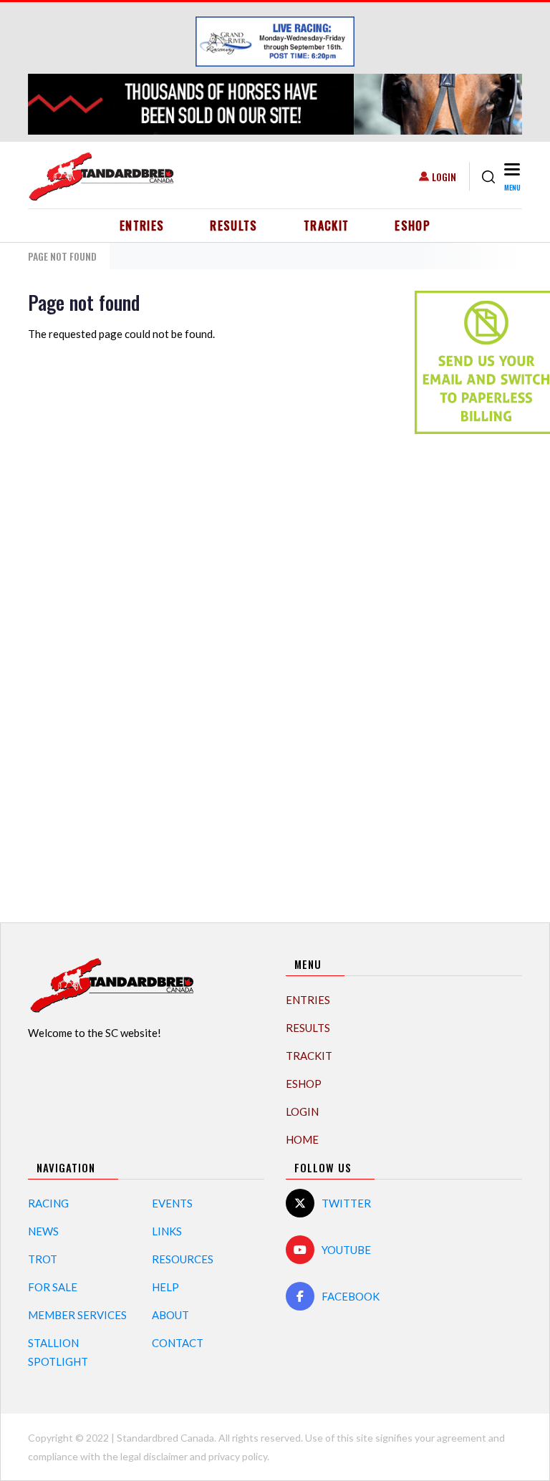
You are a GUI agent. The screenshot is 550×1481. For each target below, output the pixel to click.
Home (302, 1139)
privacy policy (237, 1456)
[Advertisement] (472, 670)
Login (444, 176)
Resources (182, 1259)
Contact (177, 1342)
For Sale (52, 1286)
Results (234, 225)
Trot (42, 1259)
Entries (142, 225)
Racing (48, 1203)
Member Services (77, 1314)
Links (167, 1231)
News (43, 1231)
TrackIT (326, 225)
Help (165, 1286)
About (170, 1314)
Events (172, 1203)
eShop (412, 225)
